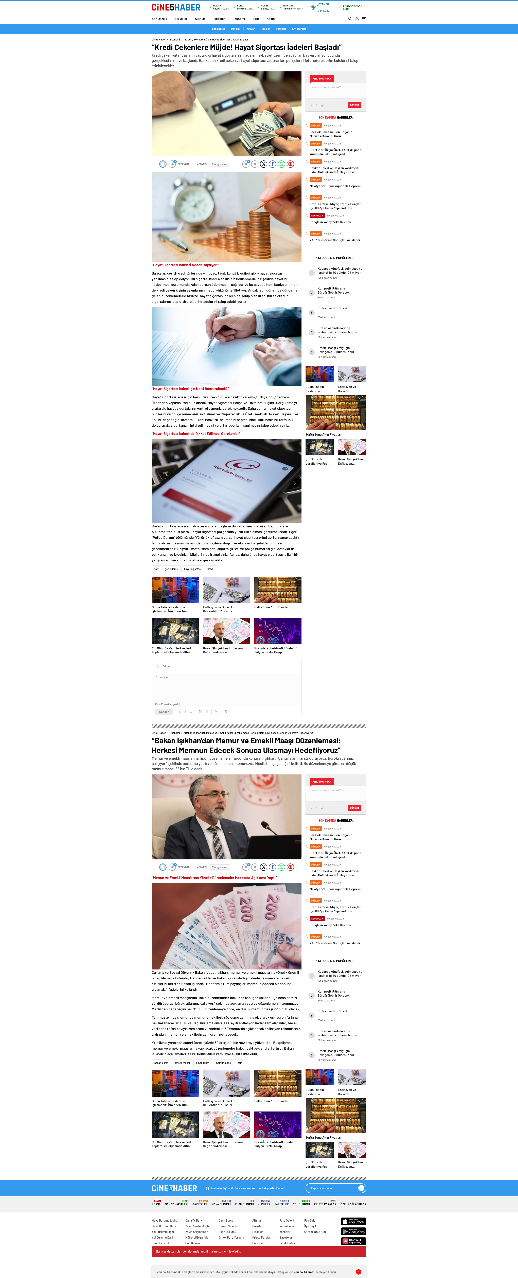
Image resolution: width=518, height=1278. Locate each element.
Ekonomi (238, 18)
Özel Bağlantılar (353, 1204)
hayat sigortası (192, 569)
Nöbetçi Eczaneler (197, 1237)
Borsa (156, 1203)
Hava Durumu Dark (164, 1226)
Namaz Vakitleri (176, 1203)
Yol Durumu (301, 1203)
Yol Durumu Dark (163, 1237)
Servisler (181, 18)
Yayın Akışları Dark (197, 1231)
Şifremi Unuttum (315, 1231)
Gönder (164, 712)
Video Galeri (287, 1226)
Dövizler (235, 28)
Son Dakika (159, 18)
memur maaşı (223, 1062)
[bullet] (206, 711)
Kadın (271, 18)
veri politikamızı (304, 1272)
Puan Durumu (244, 1203)
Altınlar (200, 18)
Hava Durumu (221, 1203)
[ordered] (201, 711)
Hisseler (265, 28)
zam (240, 1062)
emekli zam (202, 1062)
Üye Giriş (309, 1220)
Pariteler (219, 18)
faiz (156, 569)
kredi (210, 569)
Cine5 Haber (159, 39)
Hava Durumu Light (164, 1220)
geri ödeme (171, 569)
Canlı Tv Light (160, 1243)
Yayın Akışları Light (197, 1226)
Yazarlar (285, 1231)
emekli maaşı (182, 1062)
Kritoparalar (299, 28)
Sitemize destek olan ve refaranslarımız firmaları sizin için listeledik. (198, 1251)
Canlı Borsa (218, 28)
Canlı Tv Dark (193, 1220)
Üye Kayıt (310, 1226)
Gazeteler (200, 1203)
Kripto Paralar (325, 1203)
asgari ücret (161, 1062)
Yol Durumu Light (163, 1231)
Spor (256, 18)
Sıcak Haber (287, 1243)
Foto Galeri (286, 1220)
